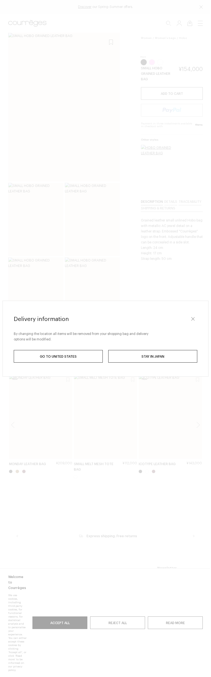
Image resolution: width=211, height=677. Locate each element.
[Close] (191, 319)
